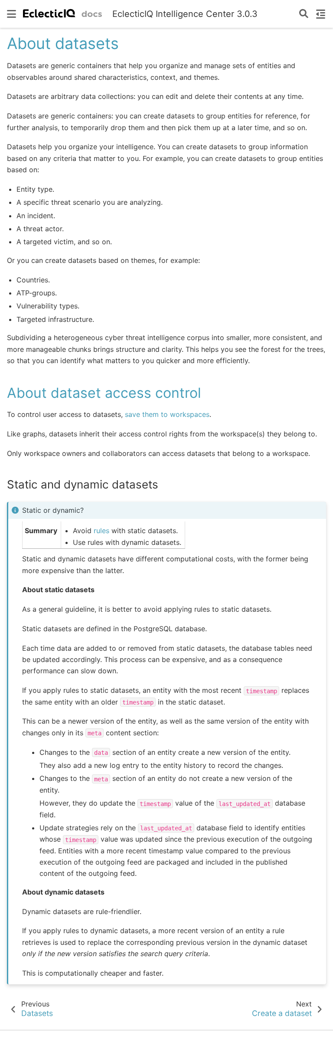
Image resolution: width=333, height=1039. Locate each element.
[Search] (304, 14)
